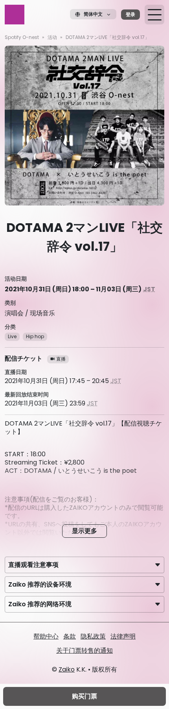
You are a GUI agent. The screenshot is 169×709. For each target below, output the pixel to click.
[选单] (154, 14)
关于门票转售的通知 (84, 650)
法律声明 (123, 636)
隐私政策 (93, 636)
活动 (52, 37)
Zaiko (67, 669)
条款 (69, 636)
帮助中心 (46, 636)
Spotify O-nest (22, 37)
